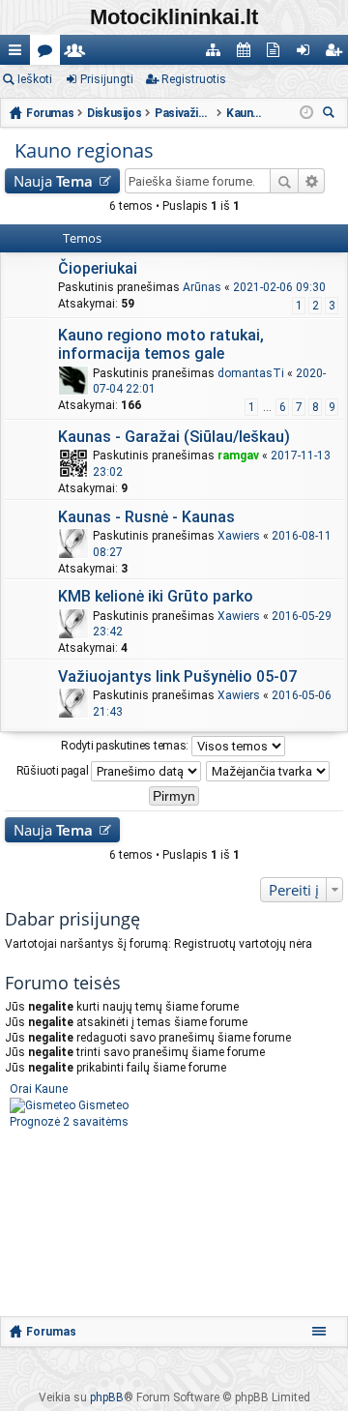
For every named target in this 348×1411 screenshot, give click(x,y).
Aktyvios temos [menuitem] (277, 54)
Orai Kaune (39, 1089)
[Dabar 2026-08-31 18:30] (306, 113)
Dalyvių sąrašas (79, 54)
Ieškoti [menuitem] (331, 114)
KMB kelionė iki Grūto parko (155, 596)
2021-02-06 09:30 (279, 287)
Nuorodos (19, 54)
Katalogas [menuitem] (217, 54)
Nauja (53, 181)
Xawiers (239, 536)
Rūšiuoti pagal (54, 770)
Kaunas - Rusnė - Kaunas (146, 517)
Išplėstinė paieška (312, 180)
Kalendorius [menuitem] (247, 54)
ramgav (238, 455)
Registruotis (193, 79)
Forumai (49, 54)
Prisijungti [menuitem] (307, 54)
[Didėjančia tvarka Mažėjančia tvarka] (269, 771)
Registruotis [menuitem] (337, 54)
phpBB (107, 1397)
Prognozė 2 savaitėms (69, 1122)
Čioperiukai (97, 268)
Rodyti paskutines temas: (126, 744)
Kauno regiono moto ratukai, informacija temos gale (161, 344)
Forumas (51, 1331)
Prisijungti (106, 79)
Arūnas (202, 287)
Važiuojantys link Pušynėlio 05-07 (177, 676)
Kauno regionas (84, 150)
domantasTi (251, 373)
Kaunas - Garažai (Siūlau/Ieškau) (174, 436)
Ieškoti (34, 79)
